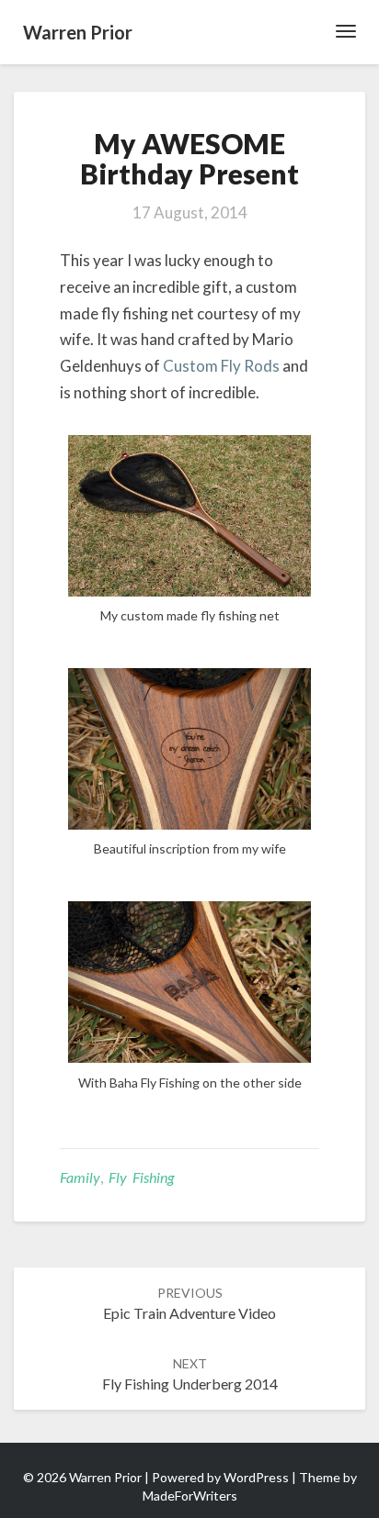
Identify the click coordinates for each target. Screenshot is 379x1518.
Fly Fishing (141, 1177)
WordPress (256, 1477)
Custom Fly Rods (221, 365)
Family (80, 1177)
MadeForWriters (190, 1495)
